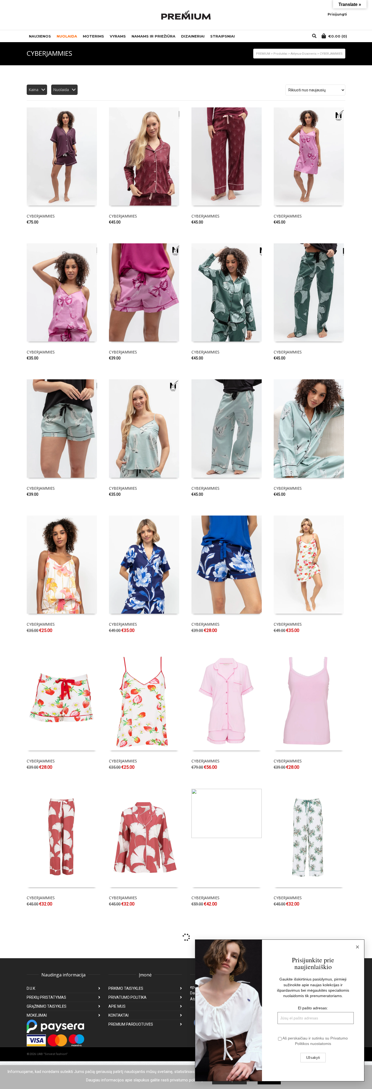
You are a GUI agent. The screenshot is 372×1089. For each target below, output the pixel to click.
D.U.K (31, 988)
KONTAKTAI (118, 1015)
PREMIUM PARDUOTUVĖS (130, 1024)
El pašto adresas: (313, 1008)
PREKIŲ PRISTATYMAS (46, 997)
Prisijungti (337, 14)
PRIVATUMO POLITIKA (127, 997)
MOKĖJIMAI (37, 1015)
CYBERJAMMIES (41, 216)
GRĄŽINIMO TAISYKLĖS (46, 1006)
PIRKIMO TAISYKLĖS (125, 988)
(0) (337, 36)
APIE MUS (117, 1006)
